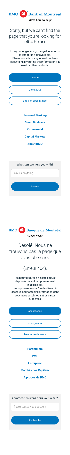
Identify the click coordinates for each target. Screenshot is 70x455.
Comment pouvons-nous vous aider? (35, 398)
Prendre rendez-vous (35, 334)
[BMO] (35, 21)
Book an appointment (35, 101)
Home (35, 77)
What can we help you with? (35, 164)
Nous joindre (35, 323)
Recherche (35, 420)
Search (35, 186)
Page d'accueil (35, 311)
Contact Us (35, 90)
